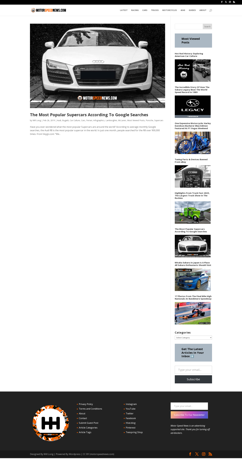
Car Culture (75, 120)
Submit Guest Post (88, 422)
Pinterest (130, 427)
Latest (124, 10)
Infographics (98, 120)
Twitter (129, 413)
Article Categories (88, 427)
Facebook (131, 418)
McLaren (122, 120)
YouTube (130, 408)
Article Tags (85, 432)
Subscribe (193, 379)
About (202, 10)
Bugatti (65, 120)
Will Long (37, 120)
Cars (144, 10)
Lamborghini (111, 120)
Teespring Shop (134, 432)
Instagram (131, 404)
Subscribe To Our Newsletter (189, 414)
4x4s (183, 10)
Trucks (155, 10)
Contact (83, 418)
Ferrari (89, 120)
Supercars (158, 120)
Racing (135, 10)
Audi (59, 120)
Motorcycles (169, 10)
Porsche (149, 120)
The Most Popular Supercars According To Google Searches (89, 114)
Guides (192, 10)
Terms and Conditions (90, 408)
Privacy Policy (86, 404)
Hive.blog (131, 422)
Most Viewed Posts (136, 120)
